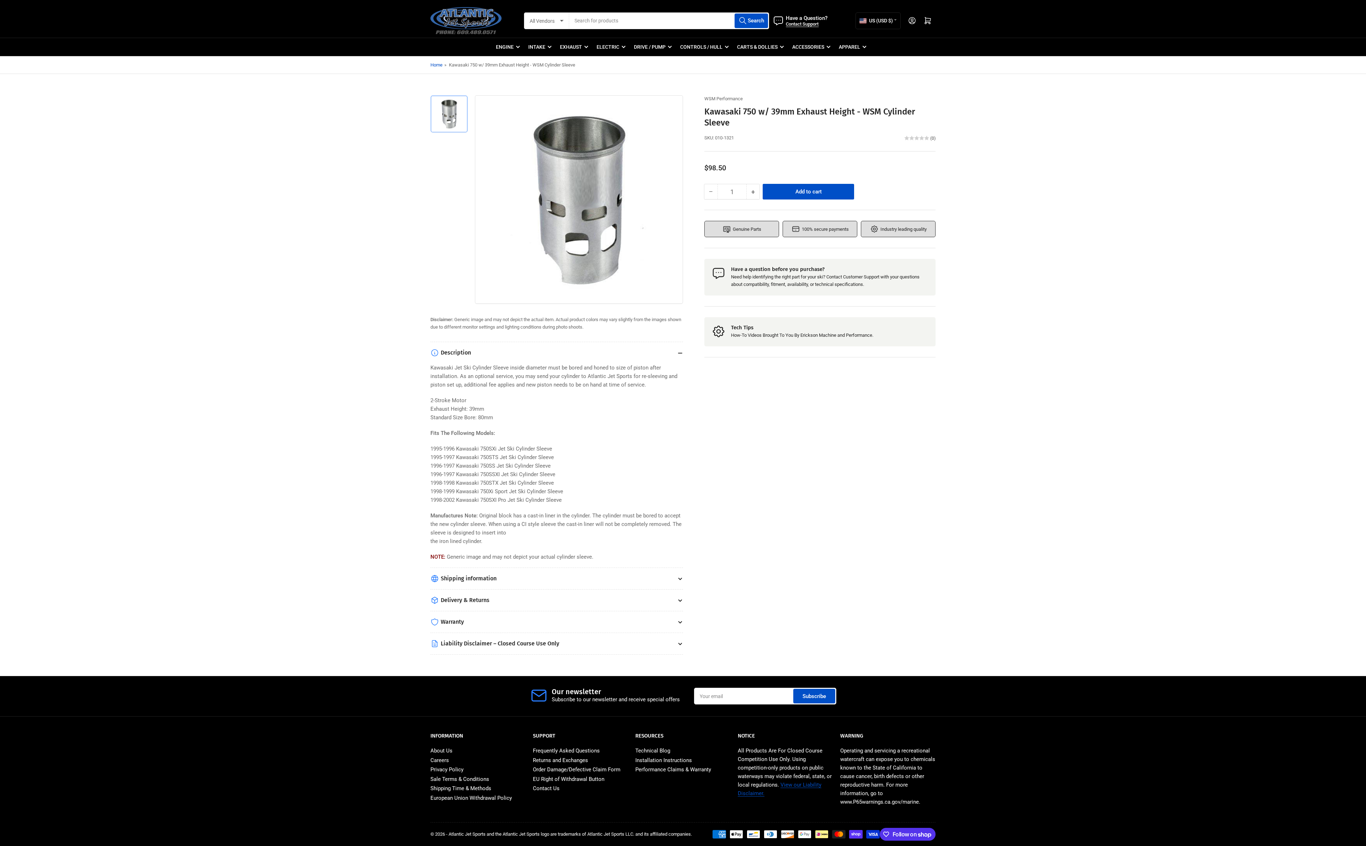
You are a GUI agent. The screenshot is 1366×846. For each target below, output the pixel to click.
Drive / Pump (650, 47)
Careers (439, 760)
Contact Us (546, 788)
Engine (505, 47)
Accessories (808, 47)
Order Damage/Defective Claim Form (576, 769)
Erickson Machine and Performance (836, 335)
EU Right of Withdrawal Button (568, 779)
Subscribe (814, 696)
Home (436, 65)
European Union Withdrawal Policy (471, 798)
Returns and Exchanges (560, 760)
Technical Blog (652, 750)
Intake (536, 47)
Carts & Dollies (757, 47)
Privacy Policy (447, 769)
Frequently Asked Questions (566, 750)
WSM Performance (723, 98)
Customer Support (861, 277)
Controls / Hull (701, 47)
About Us (441, 750)
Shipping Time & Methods (460, 788)
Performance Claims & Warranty (673, 769)
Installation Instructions (663, 760)
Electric (608, 47)
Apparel (849, 47)
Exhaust (571, 47)
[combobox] (669, 20)
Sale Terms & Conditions (459, 779)
